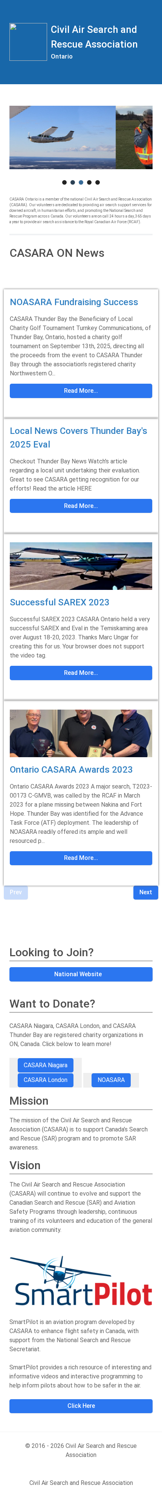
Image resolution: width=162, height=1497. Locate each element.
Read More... (81, 390)
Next (145, 892)
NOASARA (111, 1079)
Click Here (81, 1405)
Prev (16, 892)
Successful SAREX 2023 (60, 602)
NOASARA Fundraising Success (74, 302)
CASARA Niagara (45, 1065)
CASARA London (45, 1079)
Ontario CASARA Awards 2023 (71, 769)
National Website (78, 974)
